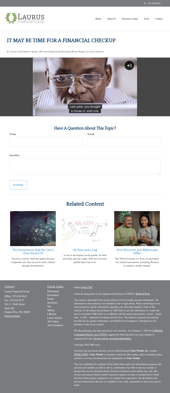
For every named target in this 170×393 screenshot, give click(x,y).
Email (90, 134)
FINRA (78, 354)
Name (12, 134)
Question (14, 155)
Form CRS (86, 287)
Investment (53, 295)
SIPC (85, 354)
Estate (50, 298)
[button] (111, 19)
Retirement (53, 291)
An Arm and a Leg (85, 250)
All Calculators (55, 325)
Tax (49, 306)
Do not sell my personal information (112, 338)
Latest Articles (54, 317)
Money (51, 310)
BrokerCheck (143, 293)
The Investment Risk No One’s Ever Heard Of (33, 251)
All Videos (53, 321)
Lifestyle (51, 314)
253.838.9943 (154, 3)
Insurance (52, 302)
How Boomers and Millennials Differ (137, 251)
